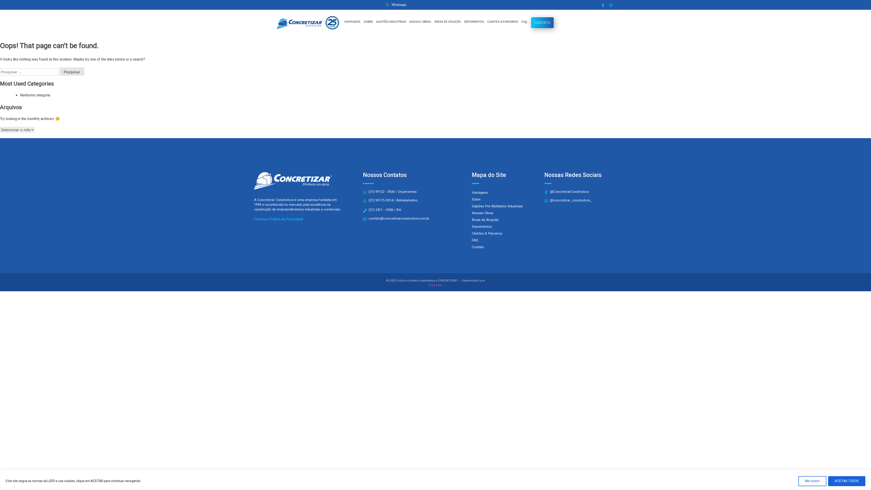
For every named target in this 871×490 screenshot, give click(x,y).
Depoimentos (482, 226)
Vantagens (480, 192)
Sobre (476, 199)
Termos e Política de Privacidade (278, 219)
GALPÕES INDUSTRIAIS (391, 21)
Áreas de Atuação (485, 219)
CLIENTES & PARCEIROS (502, 21)
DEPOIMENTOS (474, 21)
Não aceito (812, 481)
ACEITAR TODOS (847, 481)
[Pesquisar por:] (30, 72)
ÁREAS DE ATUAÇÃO (447, 21)
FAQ (524, 21)
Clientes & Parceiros (487, 233)
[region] (435, 479)
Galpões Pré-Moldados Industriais (497, 206)
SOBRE (368, 21)
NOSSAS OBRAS (420, 21)
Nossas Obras (482, 213)
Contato (478, 247)
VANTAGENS (352, 21)
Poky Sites (436, 285)
